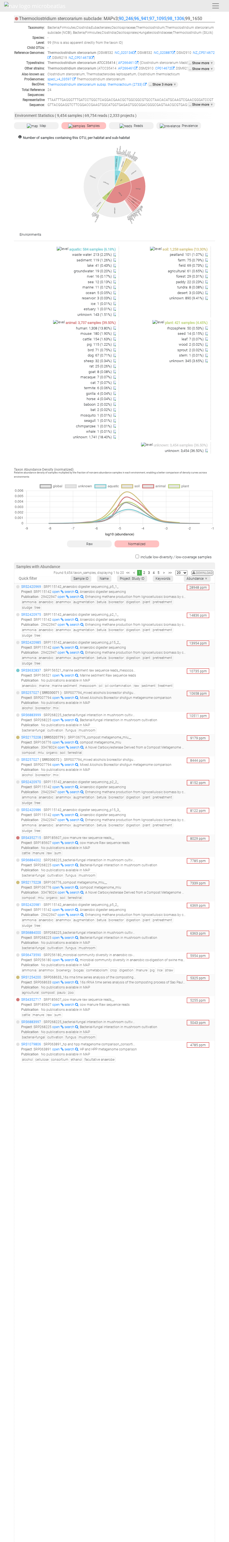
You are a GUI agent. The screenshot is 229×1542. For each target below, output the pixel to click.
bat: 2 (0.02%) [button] (101, 410)
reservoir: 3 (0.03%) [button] (97, 298)
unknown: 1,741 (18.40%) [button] (93, 437)
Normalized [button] (136, 544)
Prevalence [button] (190, 126)
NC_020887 (163, 53)
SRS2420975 (31, 615)
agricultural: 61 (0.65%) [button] (186, 271)
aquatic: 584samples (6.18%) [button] (92, 249)
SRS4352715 (31, 838)
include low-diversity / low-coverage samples (176, 557)
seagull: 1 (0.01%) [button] (98, 420)
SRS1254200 (31, 977)
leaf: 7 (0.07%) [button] (193, 339)
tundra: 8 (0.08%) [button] (190, 287)
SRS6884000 (31, 933)
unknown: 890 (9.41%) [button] (186, 298)
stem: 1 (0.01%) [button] (191, 355)
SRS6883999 (31, 715)
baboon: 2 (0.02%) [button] (98, 404)
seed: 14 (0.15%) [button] (191, 333)
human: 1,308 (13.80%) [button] (94, 328)
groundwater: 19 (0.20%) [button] (93, 271)
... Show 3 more (162, 84)
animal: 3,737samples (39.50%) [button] (91, 323)
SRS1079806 (31, 1044)
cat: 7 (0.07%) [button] (101, 383)
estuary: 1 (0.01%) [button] (98, 309)
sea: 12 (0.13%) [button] (100, 282)
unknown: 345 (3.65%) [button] (186, 361)
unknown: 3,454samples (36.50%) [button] (181, 445)
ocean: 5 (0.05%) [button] (99, 293)
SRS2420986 (31, 810)
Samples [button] (93, 126)
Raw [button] (89, 544)
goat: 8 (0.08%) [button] (101, 372)
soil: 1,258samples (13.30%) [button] (185, 249)
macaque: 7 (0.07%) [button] (96, 377)
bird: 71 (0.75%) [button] (100, 350)
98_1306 (175, 18)
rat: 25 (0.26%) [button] (101, 366)
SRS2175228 (31, 882)
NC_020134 (124, 53)
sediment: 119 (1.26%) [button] (95, 260)
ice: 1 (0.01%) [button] (102, 304)
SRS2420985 (31, 642)
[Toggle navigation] (215, 5)
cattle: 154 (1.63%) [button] (98, 339)
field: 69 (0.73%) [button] (191, 265)
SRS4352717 (31, 1000)
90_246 (126, 18)
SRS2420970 (31, 782)
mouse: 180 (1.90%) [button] (96, 333)
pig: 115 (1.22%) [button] (100, 344)
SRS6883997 (31, 1022)
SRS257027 (30, 693)
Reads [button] (138, 126)
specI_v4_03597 (59, 79)
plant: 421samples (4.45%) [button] (186, 323)
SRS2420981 (31, 905)
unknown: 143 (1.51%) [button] (95, 314)
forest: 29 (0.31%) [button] (190, 276)
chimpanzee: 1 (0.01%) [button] (94, 426)
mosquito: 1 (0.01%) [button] (96, 415)
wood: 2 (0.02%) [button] (191, 344)
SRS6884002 (31, 860)
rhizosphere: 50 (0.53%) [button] (185, 328)
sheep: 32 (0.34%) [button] (98, 361)
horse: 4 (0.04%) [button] (100, 399)
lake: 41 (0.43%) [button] (100, 265)
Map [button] (43, 126)
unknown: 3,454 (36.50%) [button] (184, 451)
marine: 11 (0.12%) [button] (97, 287)
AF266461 (126, 63)
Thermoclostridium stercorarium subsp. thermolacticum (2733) (95, 84)
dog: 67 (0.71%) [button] (100, 355)
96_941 (141, 18)
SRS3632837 (31, 670)
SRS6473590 (31, 955)
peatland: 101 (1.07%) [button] (187, 254)
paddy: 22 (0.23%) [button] (190, 282)
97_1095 (157, 18)
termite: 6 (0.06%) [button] (98, 388)
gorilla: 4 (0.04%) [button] (99, 393)
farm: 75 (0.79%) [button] (191, 260)
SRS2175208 (31, 737)
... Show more (201, 63)
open (56, 592)
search (70, 592)
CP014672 (163, 68)
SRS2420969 (31, 587)
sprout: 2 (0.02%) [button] (190, 350)
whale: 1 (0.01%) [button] (99, 431)
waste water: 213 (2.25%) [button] (92, 254)
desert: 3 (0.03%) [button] (190, 293)
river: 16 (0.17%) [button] (100, 276)
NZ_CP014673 (79, 58)
